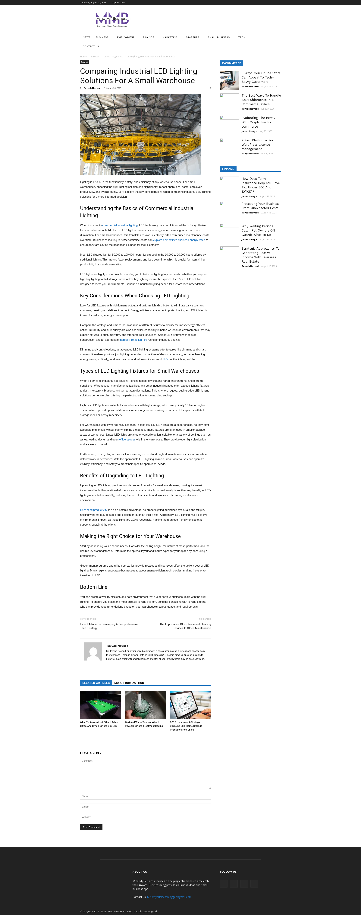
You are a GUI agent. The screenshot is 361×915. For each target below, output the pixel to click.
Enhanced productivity (93, 509)
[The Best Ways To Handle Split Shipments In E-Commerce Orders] (229, 102)
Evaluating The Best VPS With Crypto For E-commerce (261, 122)
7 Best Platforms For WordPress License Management (257, 144)
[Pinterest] (272, 2)
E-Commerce (231, 63)
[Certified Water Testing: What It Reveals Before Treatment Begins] (145, 705)
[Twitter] (278, 2)
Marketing (169, 37)
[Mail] (265, 2)
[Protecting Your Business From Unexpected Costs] (229, 211)
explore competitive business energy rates (179, 240)
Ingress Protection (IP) (133, 339)
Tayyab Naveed (92, 88)
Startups (192, 37)
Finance (148, 37)
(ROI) (165, 359)
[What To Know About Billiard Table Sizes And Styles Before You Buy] (100, 705)
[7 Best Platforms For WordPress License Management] (229, 147)
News (86, 37)
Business (102, 37)
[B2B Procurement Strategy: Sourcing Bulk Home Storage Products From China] (190, 705)
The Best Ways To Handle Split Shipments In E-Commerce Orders (261, 100)
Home (83, 56)
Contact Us (91, 46)
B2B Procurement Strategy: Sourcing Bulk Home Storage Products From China (186, 726)
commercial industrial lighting (120, 225)
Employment (125, 37)
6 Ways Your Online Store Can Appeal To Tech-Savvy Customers (261, 77)
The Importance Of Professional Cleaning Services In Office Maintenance (185, 626)
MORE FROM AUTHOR (129, 683)
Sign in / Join (118, 2)
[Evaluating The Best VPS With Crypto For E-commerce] (229, 125)
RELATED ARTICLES (96, 683)
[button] (276, 41)
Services (95, 56)
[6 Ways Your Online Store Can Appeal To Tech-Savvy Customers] (229, 80)
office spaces (127, 439)
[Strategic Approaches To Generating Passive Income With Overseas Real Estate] (229, 255)
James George (249, 131)
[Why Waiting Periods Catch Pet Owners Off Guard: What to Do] (229, 233)
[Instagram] (116, 665)
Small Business (219, 37)
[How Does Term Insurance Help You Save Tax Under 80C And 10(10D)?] (229, 186)
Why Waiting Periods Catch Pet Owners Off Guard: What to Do (258, 230)
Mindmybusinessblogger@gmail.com (169, 897)
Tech (241, 37)
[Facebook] (259, 2)
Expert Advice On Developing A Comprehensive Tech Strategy (109, 626)
